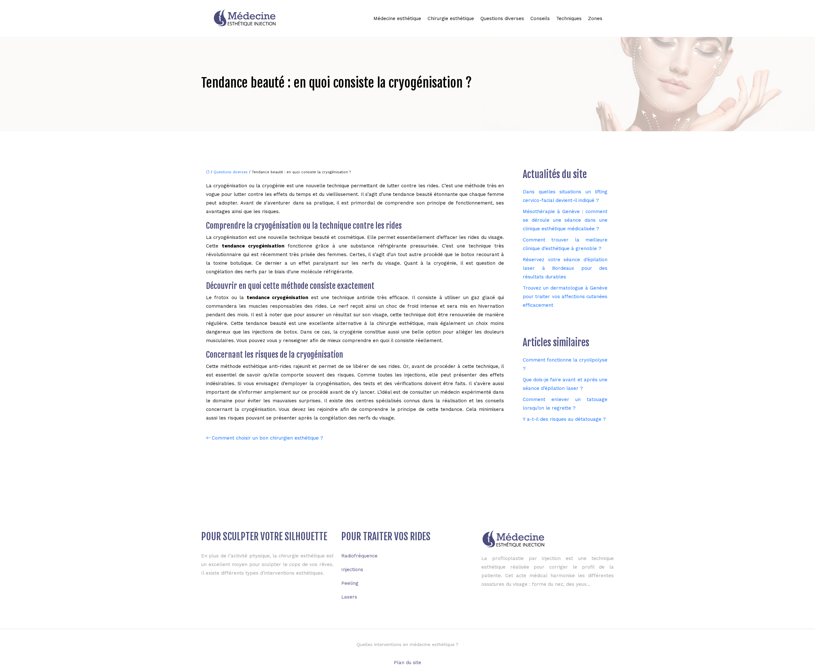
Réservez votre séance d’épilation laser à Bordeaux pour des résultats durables (565, 268)
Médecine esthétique (397, 18)
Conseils (540, 18)
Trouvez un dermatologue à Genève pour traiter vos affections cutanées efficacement (565, 296)
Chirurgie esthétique (451, 18)
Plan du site (407, 662)
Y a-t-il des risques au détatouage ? (564, 419)
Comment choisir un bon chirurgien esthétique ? (267, 438)
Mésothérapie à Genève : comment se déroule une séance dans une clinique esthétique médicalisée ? (565, 220)
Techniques (569, 18)
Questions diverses (502, 18)
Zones (595, 18)
